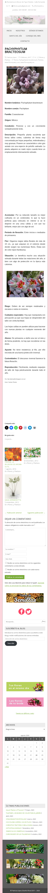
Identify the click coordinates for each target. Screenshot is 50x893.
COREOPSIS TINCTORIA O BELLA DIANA (19, 825)
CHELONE (27, 458)
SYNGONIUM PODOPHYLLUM (16, 819)
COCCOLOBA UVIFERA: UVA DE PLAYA (18, 822)
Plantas (40, 60)
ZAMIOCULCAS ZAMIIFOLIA (15, 831)
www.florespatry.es (27, 62)
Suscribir (10, 643)
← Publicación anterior (13, 513)
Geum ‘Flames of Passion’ (15, 810)
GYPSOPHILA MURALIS (13, 828)
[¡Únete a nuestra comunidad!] (21, 614)
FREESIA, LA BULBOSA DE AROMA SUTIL (13, 464)
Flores (16, 60)
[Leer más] (25, 686)
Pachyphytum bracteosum (28, 60)
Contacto (25, 41)
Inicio (9, 30)
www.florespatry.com (12, 62)
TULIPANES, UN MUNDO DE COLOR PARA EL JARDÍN (23, 813)
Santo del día (15, 36)
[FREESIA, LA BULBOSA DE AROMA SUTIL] (13, 454)
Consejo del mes (33, 36)
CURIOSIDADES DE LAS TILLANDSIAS (18, 834)
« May (7, 767)
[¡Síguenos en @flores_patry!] (28, 614)
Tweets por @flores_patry (25, 713)
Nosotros (20, 30)
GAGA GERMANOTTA (13, 500)
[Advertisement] (25, 182)
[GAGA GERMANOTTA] (13, 486)
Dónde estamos (36, 30)
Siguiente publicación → (36, 513)
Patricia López (12, 57)
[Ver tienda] (25, 597)
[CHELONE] (32, 452)
